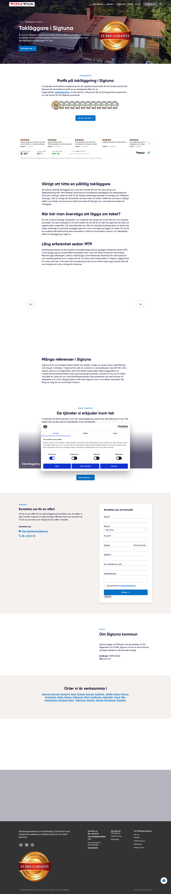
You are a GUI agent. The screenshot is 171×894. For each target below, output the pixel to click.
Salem (60, 697)
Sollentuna (78, 697)
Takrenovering (116, 836)
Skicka (124, 592)
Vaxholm (91, 700)
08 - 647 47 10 (28, 535)
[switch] (74, 458)
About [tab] (115, 433)
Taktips (130, 4)
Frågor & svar (25, 755)
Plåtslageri (115, 839)
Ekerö (73, 694)
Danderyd (65, 694)
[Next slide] (140, 304)
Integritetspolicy (39, 890)
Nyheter (110, 4)
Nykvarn (124, 694)
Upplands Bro (51, 700)
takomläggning (62, 92)
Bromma (55, 694)
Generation (148, 890)
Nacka (117, 694)
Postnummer (140, 545)
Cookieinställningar (62, 890)
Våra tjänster (98, 4)
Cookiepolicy (51, 890)
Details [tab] (85, 433)
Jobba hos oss (139, 841)
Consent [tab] (56, 433)
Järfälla (109, 694)
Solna (86, 697)
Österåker (121, 700)
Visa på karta (93, 848)
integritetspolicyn (128, 585)
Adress (107, 545)
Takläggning (115, 833)
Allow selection (85, 466)
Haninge (90, 694)
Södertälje (108, 697)
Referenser (121, 4)
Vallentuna (80, 700)
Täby (123, 697)
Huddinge (99, 694)
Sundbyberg (96, 697)
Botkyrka (46, 694)
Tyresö (117, 697)
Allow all (114, 466)
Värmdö (99, 700)
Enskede (81, 694)
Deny (57, 466)
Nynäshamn (50, 697)
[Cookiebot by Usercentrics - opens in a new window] (119, 426)
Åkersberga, (110, 700)
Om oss (138, 4)
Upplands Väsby (66, 700)
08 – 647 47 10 (93, 834)
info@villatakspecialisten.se (35, 531)
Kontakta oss (150, 4)
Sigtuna (68, 697)
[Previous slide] (30, 304)
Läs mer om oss (84, 118)
